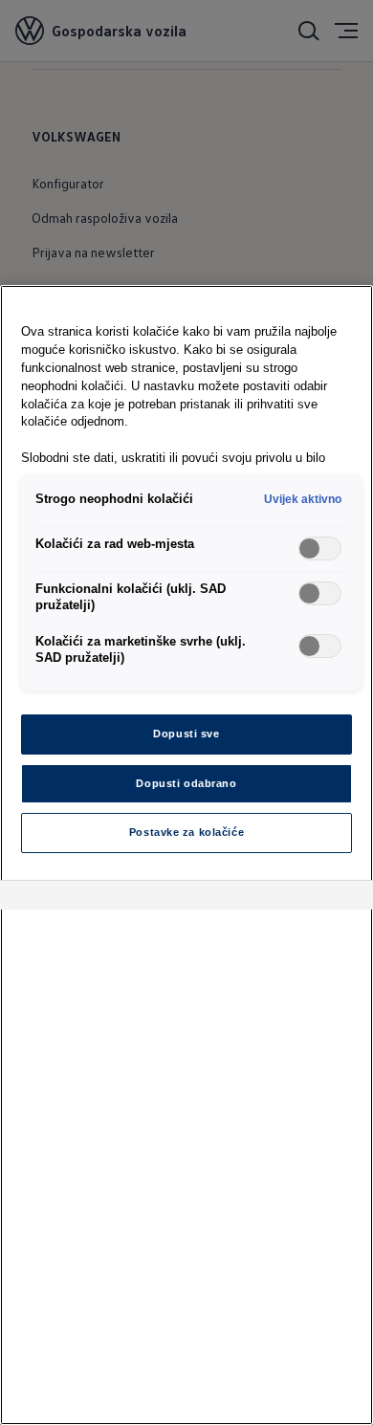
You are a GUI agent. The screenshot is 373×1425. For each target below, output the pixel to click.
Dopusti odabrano (186, 783)
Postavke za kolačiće (186, 832)
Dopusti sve (186, 733)
